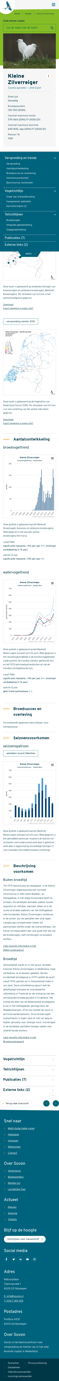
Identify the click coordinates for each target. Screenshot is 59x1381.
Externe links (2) (16, 245)
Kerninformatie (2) (16, 206)
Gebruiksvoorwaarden (19, 1372)
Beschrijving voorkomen (19, 183)
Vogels (28, 14)
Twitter (13, 1259)
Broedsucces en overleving (21, 173)
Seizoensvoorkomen (17, 178)
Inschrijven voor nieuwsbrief (23, 1239)
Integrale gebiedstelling (19, 225)
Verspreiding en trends (21, 158)
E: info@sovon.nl (13, 1296)
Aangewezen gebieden (18, 201)
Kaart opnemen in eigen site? (18, 308)
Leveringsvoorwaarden (20, 1376)
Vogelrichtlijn (14, 191)
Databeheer (14, 1367)
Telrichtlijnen (14, 214)
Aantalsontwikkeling (17, 168)
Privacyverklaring (37, 1363)
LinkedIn (20, 1259)
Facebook (6, 1259)
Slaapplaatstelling (16, 230)
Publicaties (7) (15, 238)
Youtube (27, 1259)
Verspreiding (13, 164)
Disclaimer (13, 1363)
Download (8, 305)
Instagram (34, 1259)
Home (17, 14)
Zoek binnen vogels (14, 21)
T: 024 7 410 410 (13, 1301)
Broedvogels (13, 220)
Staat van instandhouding (20, 197)
